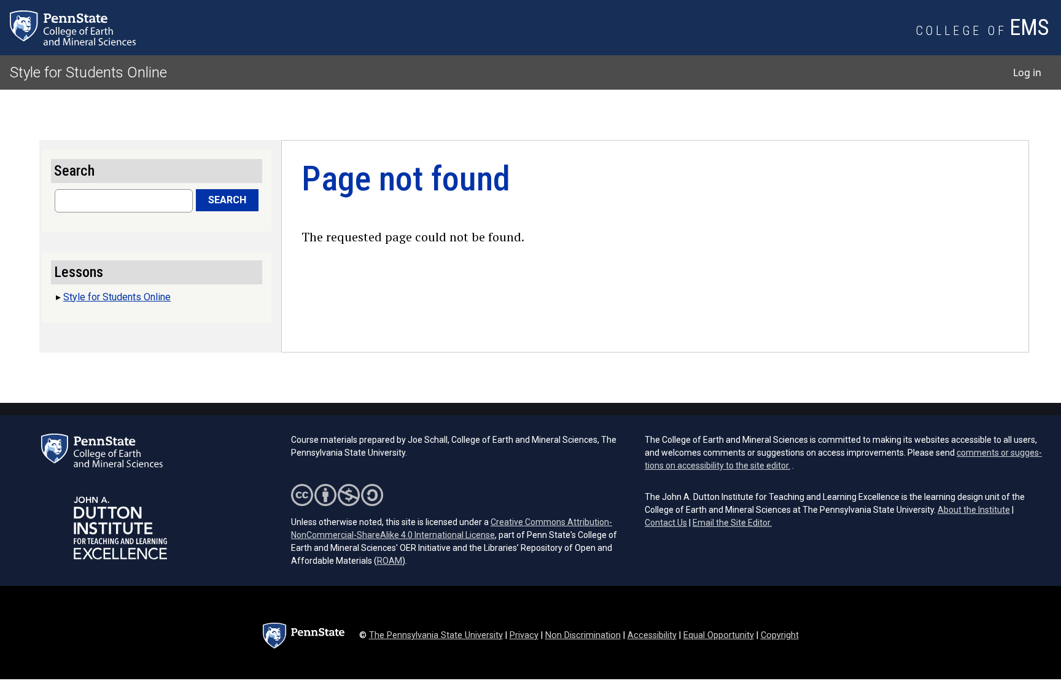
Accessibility (652, 635)
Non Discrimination (583, 635)
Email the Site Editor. (732, 523)
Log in (1027, 72)
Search (227, 200)
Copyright (780, 635)
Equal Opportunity (718, 635)
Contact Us (666, 523)
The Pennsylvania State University (436, 635)
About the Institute (974, 510)
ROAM (389, 561)
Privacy (524, 635)
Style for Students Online (88, 72)
